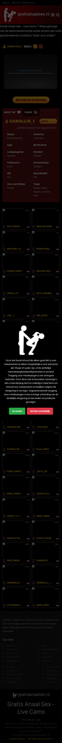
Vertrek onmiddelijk (40, 411)
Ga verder (17, 411)
